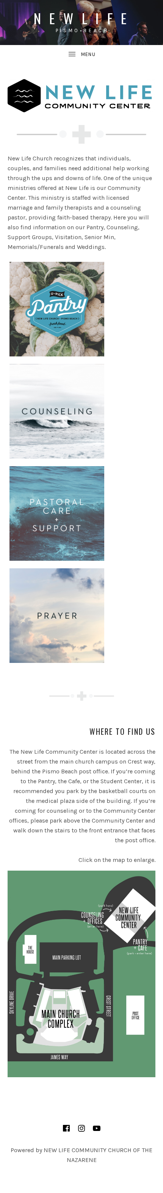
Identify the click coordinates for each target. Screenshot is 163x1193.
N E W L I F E (82, 18)
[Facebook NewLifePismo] (66, 1128)
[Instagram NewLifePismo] (81, 1128)
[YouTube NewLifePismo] (96, 1128)
